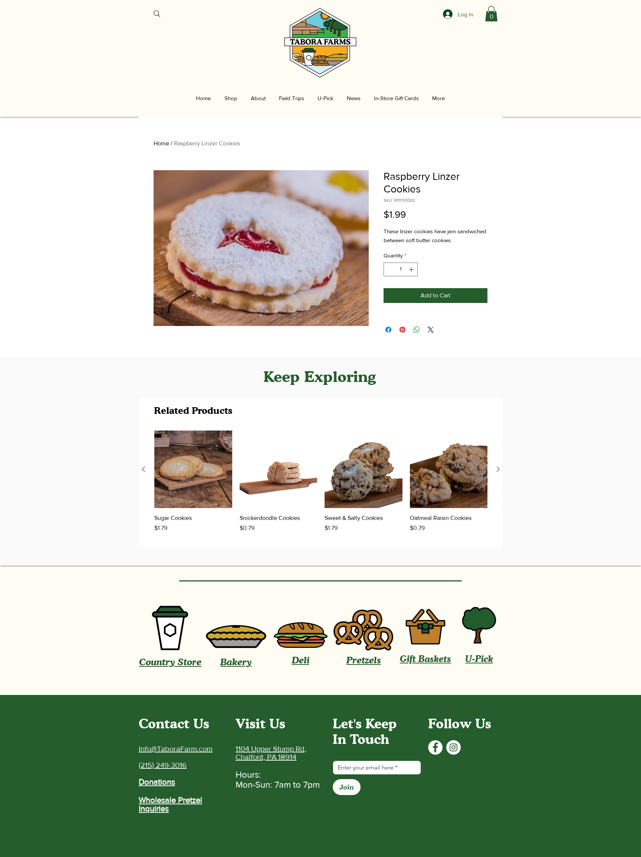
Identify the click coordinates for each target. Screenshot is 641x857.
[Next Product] (498, 469)
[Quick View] (193, 469)
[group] (321, 485)
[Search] (157, 14)
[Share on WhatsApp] (416, 329)
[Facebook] (435, 747)
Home (161, 143)
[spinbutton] (400, 269)
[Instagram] (453, 747)
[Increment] (412, 269)
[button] (491, 14)
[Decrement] (389, 269)
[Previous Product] (143, 469)
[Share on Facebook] (388, 329)
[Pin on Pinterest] (402, 329)
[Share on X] (430, 329)
